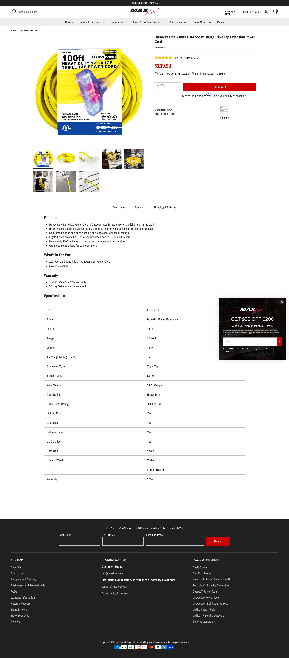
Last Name (108, 535)
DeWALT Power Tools (204, 591)
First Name (65, 535)
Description (119, 207)
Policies (15, 621)
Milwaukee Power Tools (205, 597)
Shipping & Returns (165, 207)
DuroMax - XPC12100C (30, 30)
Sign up (218, 541)
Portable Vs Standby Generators (211, 585)
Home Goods (200, 22)
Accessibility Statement (115, 593)
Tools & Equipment (90, 22)
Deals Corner (200, 567)
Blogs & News (19, 609)
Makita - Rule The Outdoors (208, 615)
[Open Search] (14, 11)
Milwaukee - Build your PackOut (210, 603)
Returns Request (20, 603)
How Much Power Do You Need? (211, 579)
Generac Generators (204, 621)
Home (13, 30)
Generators (117, 22)
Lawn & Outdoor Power (147, 22)
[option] (89, 92)
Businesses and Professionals (28, 585)
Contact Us (17, 573)
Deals (220, 22)
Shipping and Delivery (23, 579)
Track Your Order (20, 615)
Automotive (176, 22)
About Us (16, 567)
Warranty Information (23, 597)
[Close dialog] (281, 301)
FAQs (14, 591)
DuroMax (161, 47)
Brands (69, 22)
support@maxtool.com (114, 586)
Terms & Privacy (235, 335)
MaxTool (119, 642)
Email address (154, 535)
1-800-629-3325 (252, 12)
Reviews (140, 207)
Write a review (192, 58)
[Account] (266, 12)
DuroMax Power (201, 573)
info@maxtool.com (112, 573)
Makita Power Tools (203, 609)
